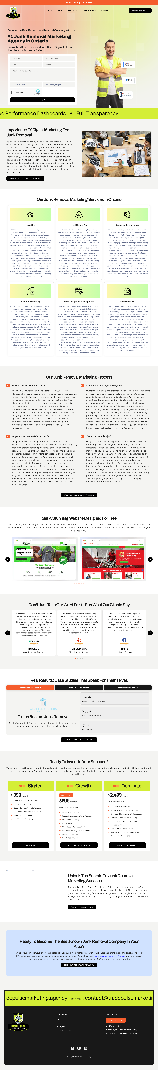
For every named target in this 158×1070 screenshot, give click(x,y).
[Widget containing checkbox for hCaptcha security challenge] (26, 92)
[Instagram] (85, 1048)
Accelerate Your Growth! (79, 845)
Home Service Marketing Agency (109, 956)
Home (51, 10)
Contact (105, 10)
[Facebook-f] (72, 1048)
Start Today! (30, 845)
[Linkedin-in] (79, 1048)
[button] (7, 559)
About (61, 10)
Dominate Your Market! (127, 845)
